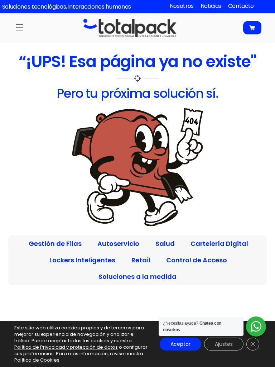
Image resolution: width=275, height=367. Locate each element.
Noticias (211, 6)
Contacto (241, 6)
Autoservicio (118, 243)
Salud (165, 243)
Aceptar (180, 344)
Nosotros (182, 6)
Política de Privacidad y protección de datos (66, 347)
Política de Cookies (36, 360)
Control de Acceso (196, 260)
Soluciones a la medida (137, 276)
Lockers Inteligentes (82, 260)
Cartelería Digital (219, 243)
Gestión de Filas (55, 243)
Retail (140, 260)
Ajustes (224, 344)
